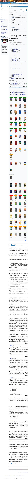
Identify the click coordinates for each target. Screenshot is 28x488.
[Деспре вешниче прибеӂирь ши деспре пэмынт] (11, 205)
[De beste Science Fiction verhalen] (11, 217)
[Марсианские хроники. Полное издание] (11, 144)
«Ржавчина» (13, 86)
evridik (11, 345)
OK (7, 6)
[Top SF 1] (16, 217)
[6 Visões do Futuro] (11, 199)
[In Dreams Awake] (16, 199)
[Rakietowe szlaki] (25, 186)
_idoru (11, 377)
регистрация (2, 2)
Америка (20, 28)
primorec (11, 358)
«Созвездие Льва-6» (15, 76)
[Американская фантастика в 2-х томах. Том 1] (20, 113)
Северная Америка (24, 28)
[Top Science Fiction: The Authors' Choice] (11, 211)
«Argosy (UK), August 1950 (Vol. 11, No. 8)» (16, 48)
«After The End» (14, 60)
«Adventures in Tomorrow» (15, 49)
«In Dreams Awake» (15, 57)
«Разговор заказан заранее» (15, 84)
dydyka (1, 45)
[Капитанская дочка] (4, 42)
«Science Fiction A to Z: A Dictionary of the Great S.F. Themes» (19, 61)
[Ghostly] (25, 236)
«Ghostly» (14, 75)
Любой (16, 30)
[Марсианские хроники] (20, 99)
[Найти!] (27, 2)
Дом (10, 39)
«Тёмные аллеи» (12, 73)
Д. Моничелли (13, 17)
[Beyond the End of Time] (16, 186)
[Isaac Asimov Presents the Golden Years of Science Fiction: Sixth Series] (11, 223)
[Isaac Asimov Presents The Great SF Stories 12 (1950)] (16, 211)
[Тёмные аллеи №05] (20, 164)
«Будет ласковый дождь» (13, 78)
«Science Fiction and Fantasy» (16, 58)
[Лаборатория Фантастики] (10, 3)
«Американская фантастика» (16, 68)
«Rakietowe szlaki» (15, 51)
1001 (10, 262)
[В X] (26, 240)
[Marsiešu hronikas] (16, 191)
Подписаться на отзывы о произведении (23, 472)
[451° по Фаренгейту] (20, 107)
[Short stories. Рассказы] (25, 205)
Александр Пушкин (4, 37)
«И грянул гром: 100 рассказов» (15, 59)
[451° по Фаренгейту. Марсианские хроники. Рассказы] (25, 107)
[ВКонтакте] (25, 240)
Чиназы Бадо (2, 23)
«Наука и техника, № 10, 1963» (15, 52)
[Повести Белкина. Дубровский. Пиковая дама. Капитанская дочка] (7, 42)
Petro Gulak (26, 37)
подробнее (23, 11)
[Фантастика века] (16, 112)
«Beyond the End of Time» (15, 50)
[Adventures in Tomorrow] (11, 186)
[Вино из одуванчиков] (11, 113)
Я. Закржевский (13, 24)
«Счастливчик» (13, 81)
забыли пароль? (6, 2)
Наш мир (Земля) (17, 28)
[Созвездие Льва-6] (11, 170)
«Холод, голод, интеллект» (14, 83)
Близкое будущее (17, 29)
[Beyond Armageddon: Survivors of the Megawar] (25, 217)
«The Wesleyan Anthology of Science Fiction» (17, 74)
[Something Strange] (25, 192)
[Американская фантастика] (25, 100)
